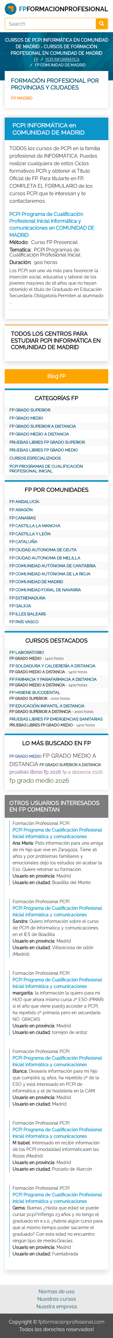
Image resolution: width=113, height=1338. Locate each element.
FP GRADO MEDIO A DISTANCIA (39, 434)
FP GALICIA (20, 605)
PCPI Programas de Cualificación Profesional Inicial (46, 469)
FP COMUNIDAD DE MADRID (36, 581)
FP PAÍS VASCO (24, 621)
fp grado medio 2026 (39, 780)
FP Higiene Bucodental (34, 692)
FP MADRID (21, 98)
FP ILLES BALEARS (27, 614)
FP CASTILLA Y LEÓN (30, 534)
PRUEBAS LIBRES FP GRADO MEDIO (43, 450)
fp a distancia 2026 (82, 772)
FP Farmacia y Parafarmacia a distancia (53, 679)
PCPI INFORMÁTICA (62, 59)
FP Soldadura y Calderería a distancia (52, 666)
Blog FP (56, 376)
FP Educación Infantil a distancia (46, 706)
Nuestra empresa (56, 1307)
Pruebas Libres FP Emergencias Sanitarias (56, 719)
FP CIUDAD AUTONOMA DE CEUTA (43, 549)
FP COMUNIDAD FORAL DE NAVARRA (45, 590)
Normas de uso (57, 1292)
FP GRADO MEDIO (26, 418)
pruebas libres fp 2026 (35, 772)
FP (36, 59)
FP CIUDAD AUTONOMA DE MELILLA (44, 558)
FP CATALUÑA (23, 541)
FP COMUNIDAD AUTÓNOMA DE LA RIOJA (49, 574)
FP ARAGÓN (21, 509)
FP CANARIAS (22, 518)
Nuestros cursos (56, 1299)
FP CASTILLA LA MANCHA (34, 525)
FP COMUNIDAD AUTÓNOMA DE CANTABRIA (52, 565)
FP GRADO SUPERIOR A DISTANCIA (42, 426)
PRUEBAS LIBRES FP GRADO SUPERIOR (47, 442)
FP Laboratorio (26, 652)
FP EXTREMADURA (27, 598)
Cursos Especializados (35, 458)
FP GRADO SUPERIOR (29, 410)
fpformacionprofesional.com (71, 1322)
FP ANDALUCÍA (24, 501)
